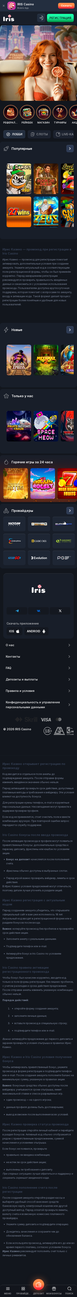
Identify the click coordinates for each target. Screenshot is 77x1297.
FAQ (8, 668)
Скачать (66, 5)
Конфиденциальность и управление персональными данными (33, 704)
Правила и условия (20, 690)
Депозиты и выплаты (22, 679)
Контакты (13, 656)
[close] (4, 6)
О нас (10, 645)
